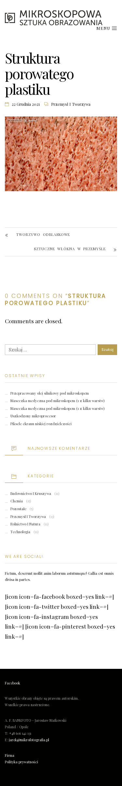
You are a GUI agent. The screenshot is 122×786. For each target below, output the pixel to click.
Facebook (12, 683)
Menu (103, 28)
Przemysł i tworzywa (70, 104)
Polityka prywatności (21, 762)
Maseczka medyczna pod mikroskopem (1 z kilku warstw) (57, 400)
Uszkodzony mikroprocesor (33, 415)
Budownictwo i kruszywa (30, 493)
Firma (9, 755)
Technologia (20, 531)
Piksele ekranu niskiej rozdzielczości (41, 423)
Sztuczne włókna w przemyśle (70, 248)
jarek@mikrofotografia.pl (29, 740)
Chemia (16, 500)
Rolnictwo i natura (25, 524)
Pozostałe (18, 508)
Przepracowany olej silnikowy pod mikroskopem (49, 393)
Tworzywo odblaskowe (43, 234)
